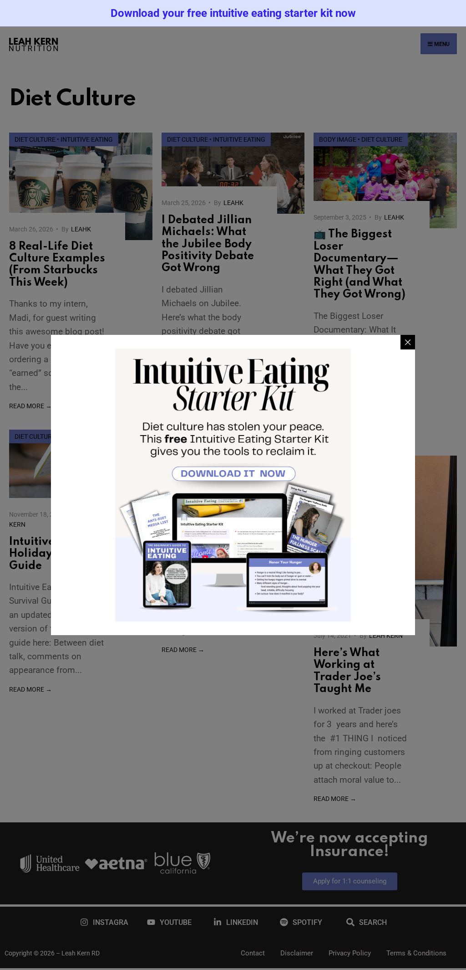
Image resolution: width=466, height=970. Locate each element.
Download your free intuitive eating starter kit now (233, 13)
